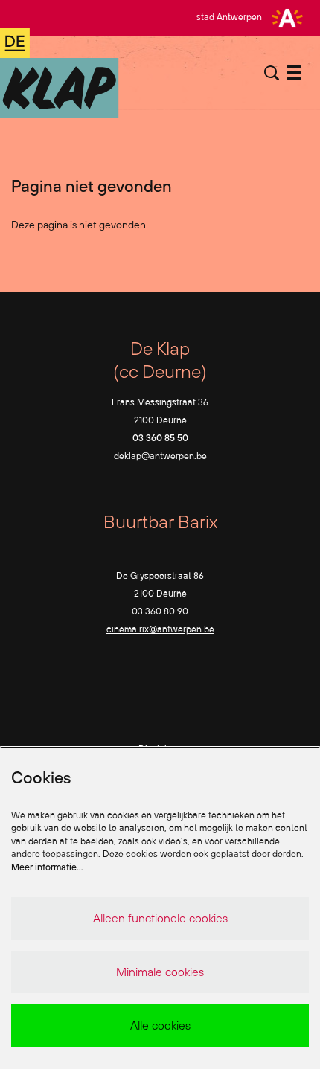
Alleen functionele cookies (160, 918)
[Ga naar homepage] (59, 73)
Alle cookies (160, 1025)
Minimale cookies (160, 971)
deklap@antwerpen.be (160, 455)
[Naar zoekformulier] (271, 73)
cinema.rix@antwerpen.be (160, 629)
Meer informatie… (47, 867)
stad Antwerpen (229, 16)
